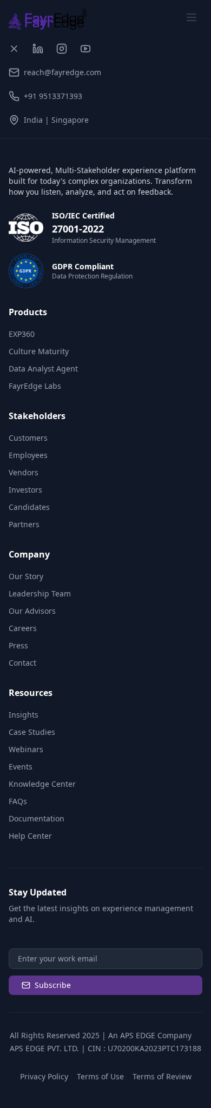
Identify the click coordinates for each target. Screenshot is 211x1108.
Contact (22, 663)
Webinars (26, 749)
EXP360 (22, 334)
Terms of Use (100, 1076)
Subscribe (53, 985)
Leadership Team (40, 593)
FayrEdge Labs (35, 386)
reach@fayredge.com (62, 72)
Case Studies (32, 732)
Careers (23, 628)
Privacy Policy (44, 1076)
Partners (24, 524)
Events (20, 766)
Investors (25, 490)
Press (18, 645)
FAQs (18, 801)
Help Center (30, 836)
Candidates (29, 507)
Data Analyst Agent (43, 368)
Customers (28, 438)
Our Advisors (32, 611)
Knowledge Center (42, 784)
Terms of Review (162, 1076)
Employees (28, 455)
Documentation (36, 818)
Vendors (23, 472)
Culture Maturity (39, 351)
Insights (23, 714)
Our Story (26, 576)
